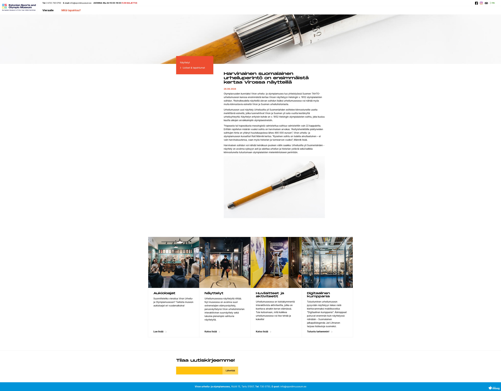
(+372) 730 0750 (53, 3)
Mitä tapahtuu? (71, 10)
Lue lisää (158, 331)
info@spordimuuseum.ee (80, 3)
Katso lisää (211, 331)
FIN (493, 3)
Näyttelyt (185, 62)
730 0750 (265, 386)
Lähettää (230, 370)
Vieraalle (48, 10)
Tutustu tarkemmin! (318, 331)
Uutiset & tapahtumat (194, 67)
